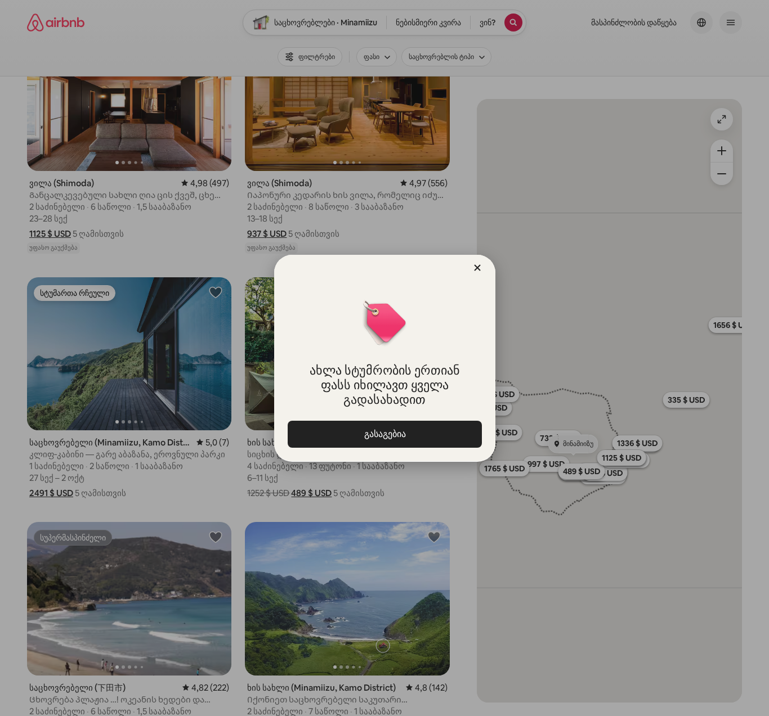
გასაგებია (384, 434)
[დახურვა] (477, 267)
